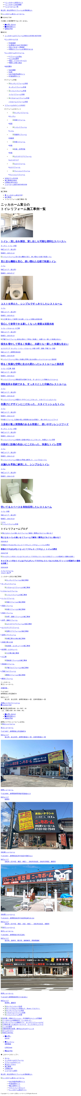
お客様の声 (11, 182)
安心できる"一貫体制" (17, 47)
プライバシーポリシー (17, 1088)
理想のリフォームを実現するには (21, 49)
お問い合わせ (11, 24)
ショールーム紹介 (16, 184)
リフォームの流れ (15, 56)
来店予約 (9, 29)
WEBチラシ (11, 178)
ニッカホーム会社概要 (13, 4)
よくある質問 (14, 58)
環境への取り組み (15, 63)
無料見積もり (11, 26)
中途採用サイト (14, 76)
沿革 (10, 72)
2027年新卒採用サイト (17, 74)
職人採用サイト (14, 1086)
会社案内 (8, 66)
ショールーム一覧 (11, 6)
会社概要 (12, 70)
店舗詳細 (4, 688)
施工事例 (11, 180)
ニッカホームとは (11, 39)
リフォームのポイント (15, 105)
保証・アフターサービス (18, 60)
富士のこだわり (10, 1064)
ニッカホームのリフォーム (23, 36)
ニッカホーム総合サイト (14, 2)
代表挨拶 (12, 43)
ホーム (7, 1058)
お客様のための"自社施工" (18, 45)
